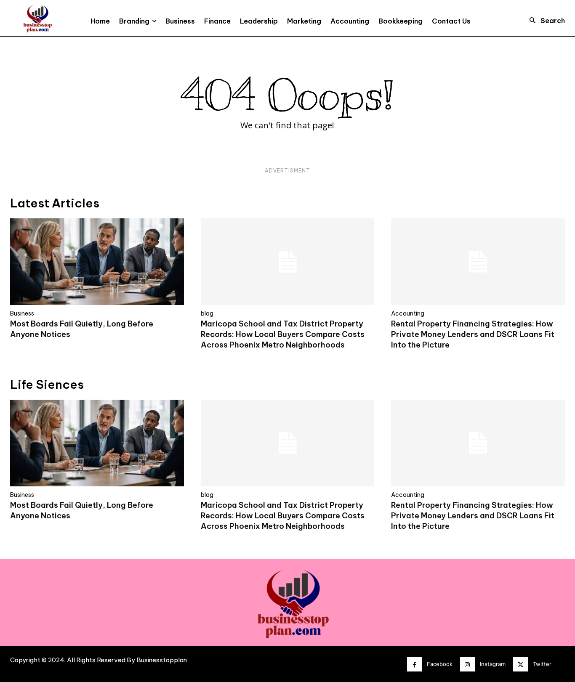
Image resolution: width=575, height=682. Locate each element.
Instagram (493, 664)
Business (22, 313)
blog (207, 313)
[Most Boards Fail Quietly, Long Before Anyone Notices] (97, 261)
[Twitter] (520, 664)
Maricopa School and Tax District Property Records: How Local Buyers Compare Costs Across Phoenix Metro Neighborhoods (283, 334)
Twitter (542, 664)
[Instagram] (467, 664)
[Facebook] (414, 664)
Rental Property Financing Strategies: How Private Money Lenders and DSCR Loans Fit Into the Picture (472, 334)
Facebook (440, 664)
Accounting (407, 313)
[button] (544, 21)
